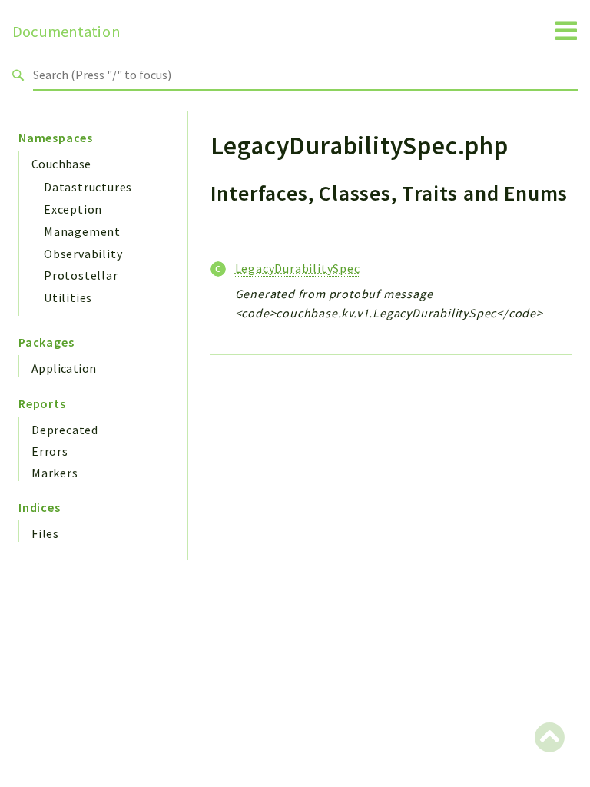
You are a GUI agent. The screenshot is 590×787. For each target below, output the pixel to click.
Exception (73, 209)
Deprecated (64, 429)
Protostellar (81, 275)
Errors (49, 451)
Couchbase (61, 163)
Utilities (68, 297)
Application (63, 368)
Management (82, 231)
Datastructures (88, 186)
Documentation (66, 32)
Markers (54, 472)
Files (45, 533)
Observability (83, 253)
